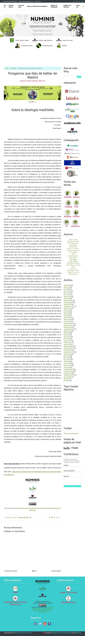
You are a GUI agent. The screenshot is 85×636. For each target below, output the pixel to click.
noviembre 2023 (68, 348)
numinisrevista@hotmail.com (27, 1)
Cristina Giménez (73, 245)
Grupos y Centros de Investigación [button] (37, 6)
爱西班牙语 (77, 633)
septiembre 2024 (69, 329)
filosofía (29, 81)
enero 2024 (67, 344)
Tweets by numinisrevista (71, 433)
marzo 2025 (67, 317)
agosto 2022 (67, 377)
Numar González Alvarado (73, 263)
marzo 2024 (67, 340)
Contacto (78, 6)
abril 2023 (66, 361)
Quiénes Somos (11, 6)
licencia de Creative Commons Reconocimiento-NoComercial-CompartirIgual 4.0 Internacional (42, 609)
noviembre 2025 (68, 302)
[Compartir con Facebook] (54, 517)
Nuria (73, 267)
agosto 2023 (67, 354)
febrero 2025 (67, 319)
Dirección (38, 1)
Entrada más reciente (11, 571)
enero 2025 (67, 321)
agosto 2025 (67, 308)
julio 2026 (66, 287)
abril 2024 (66, 338)
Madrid (40, 81)
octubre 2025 (67, 304)
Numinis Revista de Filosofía (10, 1)
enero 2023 (67, 367)
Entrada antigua (56, 571)
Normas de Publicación (54, 6)
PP (44, 81)
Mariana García (73, 260)
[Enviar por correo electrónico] (50, 517)
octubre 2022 (67, 373)
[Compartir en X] (52, 517)
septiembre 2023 (69, 352)
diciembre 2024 (68, 323)
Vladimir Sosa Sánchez (73, 272)
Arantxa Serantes (73, 239)
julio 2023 (66, 356)
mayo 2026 (67, 291)
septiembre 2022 (69, 375)
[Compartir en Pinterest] (57, 517)
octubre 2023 (67, 350)
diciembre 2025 (68, 300)
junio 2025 (67, 312)
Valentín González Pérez (73, 271)
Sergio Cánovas (73, 269)
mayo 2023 (67, 359)
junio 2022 (67, 381)
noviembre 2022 (68, 371)
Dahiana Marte (73, 247)
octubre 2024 (67, 327)
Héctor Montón (73, 252)
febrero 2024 (67, 342)
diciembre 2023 (68, 346)
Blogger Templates (58, 633)
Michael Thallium (73, 261)
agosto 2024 (67, 331)
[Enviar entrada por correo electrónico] (30, 517)
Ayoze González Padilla (73, 241)
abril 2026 (66, 293)
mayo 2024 (67, 337)
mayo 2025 (67, 314)
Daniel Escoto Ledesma (73, 249)
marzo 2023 (67, 363)
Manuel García (73, 258)
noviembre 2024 (68, 325)
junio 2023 (67, 358)
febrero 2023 (67, 365)
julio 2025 (66, 310)
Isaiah (73, 254)
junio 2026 (67, 289)
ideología (35, 81)
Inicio (5, 6)
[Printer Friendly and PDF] (32, 102)
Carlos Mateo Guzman (73, 243)
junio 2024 (67, 335)
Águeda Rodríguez (73, 274)
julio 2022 (66, 379)
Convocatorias (21, 6)
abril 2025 (66, 316)
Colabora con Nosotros (67, 6)
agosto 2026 (67, 285)
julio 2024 (66, 333)
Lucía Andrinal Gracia (73, 256)
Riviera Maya (68, 633)
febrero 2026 (67, 296)
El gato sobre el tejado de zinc (73, 250)
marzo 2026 (67, 295)
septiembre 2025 (69, 306)
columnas (13, 68)
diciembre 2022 (68, 369)
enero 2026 (67, 298)
